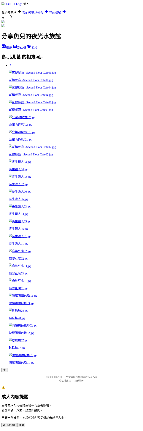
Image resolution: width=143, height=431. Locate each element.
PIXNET (58, 377)
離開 (21, 425)
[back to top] (4, 370)
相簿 (9, 47)
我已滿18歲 (9, 425)
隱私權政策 (65, 380)
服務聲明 (79, 380)
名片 (34, 47)
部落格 (22, 47)
